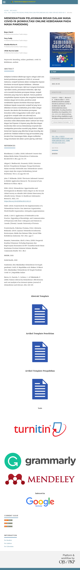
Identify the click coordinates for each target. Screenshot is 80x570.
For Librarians (8, 546)
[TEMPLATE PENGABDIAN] (40, 404)
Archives (13, 10)
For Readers (8, 540)
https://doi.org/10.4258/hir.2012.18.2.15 (17, 201)
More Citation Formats (61, 122)
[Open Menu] (4, 2)
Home (6, 10)
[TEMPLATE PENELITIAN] (40, 367)
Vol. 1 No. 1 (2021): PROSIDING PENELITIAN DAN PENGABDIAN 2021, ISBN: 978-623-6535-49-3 (35, 12)
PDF (54, 72)
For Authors (8, 543)
